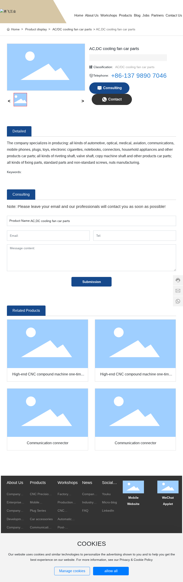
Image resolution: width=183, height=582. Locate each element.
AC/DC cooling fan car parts (72, 29)
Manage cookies (72, 571)
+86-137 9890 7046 (139, 75)
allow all (111, 571)
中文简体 (159, 4)
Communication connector (47, 443)
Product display (36, 29)
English (173, 4)
